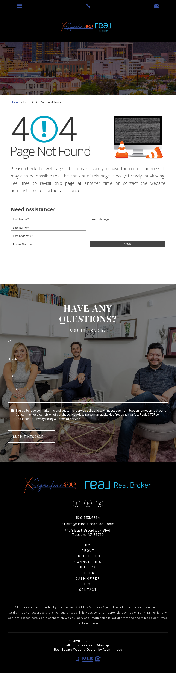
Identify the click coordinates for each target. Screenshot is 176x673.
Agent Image (112, 649)
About (88, 550)
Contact (88, 589)
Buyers (88, 567)
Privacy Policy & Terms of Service (57, 419)
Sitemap (102, 645)
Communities (88, 561)
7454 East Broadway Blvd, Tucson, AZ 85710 (88, 532)
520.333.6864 (88, 517)
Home (87, 545)
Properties (88, 556)
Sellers (88, 572)
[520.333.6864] (88, 5)
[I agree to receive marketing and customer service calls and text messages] (12, 410)
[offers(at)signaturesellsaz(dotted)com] (156, 5)
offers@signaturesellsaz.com (88, 524)
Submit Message (28, 436)
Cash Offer (88, 578)
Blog (88, 584)
